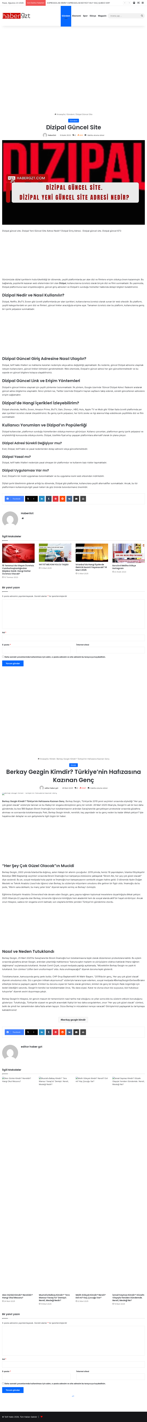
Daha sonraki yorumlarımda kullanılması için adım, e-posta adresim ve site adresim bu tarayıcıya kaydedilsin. (55, 657)
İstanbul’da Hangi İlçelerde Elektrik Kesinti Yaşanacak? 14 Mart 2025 (91, 567)
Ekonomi (76, 16)
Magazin (102, 16)
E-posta (6, 645)
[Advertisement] (73, 47)
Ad (4, 632)
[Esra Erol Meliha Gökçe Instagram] (128, 553)
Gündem (66, 16)
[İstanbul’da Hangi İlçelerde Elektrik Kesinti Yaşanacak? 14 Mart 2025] (92, 553)
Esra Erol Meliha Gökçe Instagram (124, 567)
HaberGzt (52, 135)
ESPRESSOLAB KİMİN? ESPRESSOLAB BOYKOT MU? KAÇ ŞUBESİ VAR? (78, 3)
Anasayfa (60, 114)
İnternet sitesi (82, 645)
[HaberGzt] (16, 16)
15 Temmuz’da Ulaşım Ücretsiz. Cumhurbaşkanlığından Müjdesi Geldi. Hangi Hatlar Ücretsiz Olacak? (18, 569)
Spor (85, 16)
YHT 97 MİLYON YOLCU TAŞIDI (53, 564)
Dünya (93, 16)
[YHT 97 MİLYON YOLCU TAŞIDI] (55, 553)
